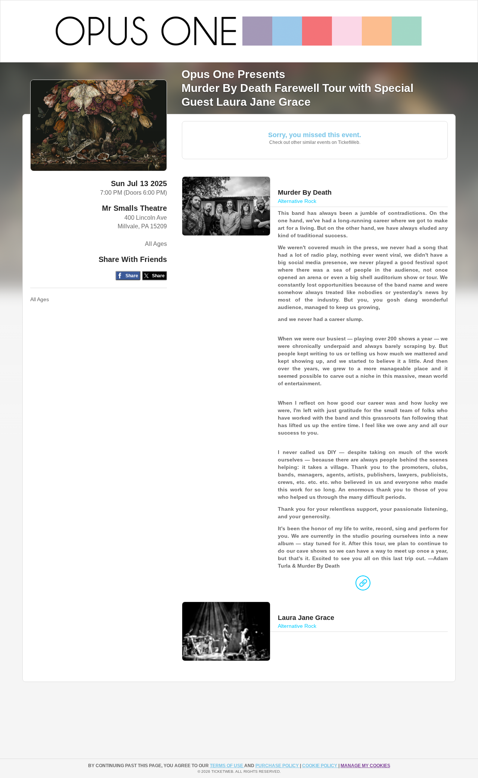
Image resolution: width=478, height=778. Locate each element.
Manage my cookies (365, 765)
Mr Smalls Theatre (134, 208)
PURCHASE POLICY (277, 765)
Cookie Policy (320, 765)
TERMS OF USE (227, 765)
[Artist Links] (363, 584)
